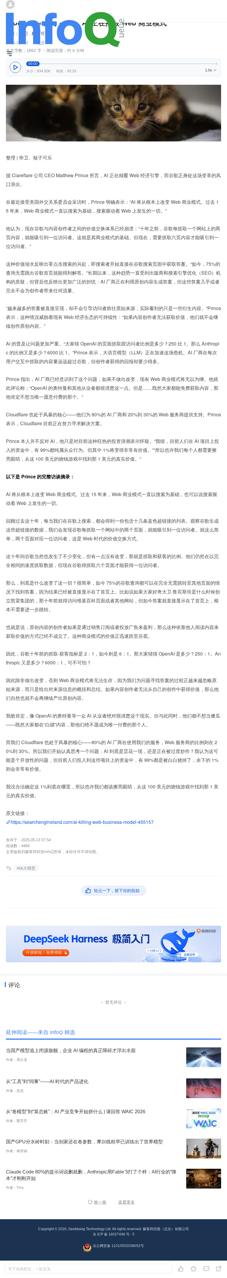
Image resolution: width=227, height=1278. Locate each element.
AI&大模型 (26, 868)
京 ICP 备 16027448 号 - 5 (113, 1234)
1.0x (211, 70)
